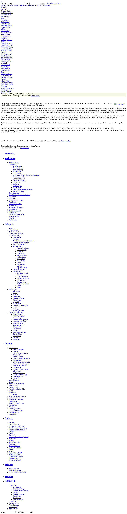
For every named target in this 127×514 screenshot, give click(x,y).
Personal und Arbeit (15, 211)
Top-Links (4, 84)
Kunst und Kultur (14, 446)
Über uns (4, 86)
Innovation (16, 339)
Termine (9, 476)
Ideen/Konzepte (14, 235)
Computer (12, 422)
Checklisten (16, 182)
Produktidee (20, 253)
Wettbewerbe (5, 70)
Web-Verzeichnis (6, 56)
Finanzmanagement (19, 318)
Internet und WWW (15, 442)
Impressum (47, 5)
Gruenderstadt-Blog (7, 83)
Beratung (15, 294)
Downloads (12, 501)
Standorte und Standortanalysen (23, 189)
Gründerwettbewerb (19, 269)
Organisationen (13, 209)
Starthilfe (11, 228)
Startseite (4, 7)
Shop (2, 72)
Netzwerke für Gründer (16, 207)
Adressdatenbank (6, 58)
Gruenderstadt (24, 148)
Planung (15, 293)
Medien (11, 449)
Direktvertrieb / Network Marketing (20, 195)
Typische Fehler (22, 268)
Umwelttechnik (13, 458)
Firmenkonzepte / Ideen (16, 200)
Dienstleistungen (14, 193)
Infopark (9, 224)
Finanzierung (13, 196)
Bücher (3, 74)
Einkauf (15, 330)
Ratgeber (4, 9)
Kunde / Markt (17, 334)
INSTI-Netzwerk (22, 282)
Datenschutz (39, 5)
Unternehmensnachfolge (16, 214)
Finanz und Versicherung (16, 426)
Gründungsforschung (19, 180)
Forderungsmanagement (20, 320)
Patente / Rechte (18, 357)
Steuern (15, 307)
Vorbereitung (13, 289)
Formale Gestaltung (23, 248)
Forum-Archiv (13, 348)
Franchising (12, 202)
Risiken (19, 262)
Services (9, 464)
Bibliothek (4, 52)
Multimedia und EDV (15, 453)
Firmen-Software (6, 54)
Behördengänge (18, 166)
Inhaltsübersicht (21, 250)
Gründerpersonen (22, 255)
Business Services (6, 43)
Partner (9, 90)
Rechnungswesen (6, 40)
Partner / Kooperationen (20, 353)
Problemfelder (17, 314)
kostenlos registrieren (54, 3)
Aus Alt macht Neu (19, 244)
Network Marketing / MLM (21, 358)
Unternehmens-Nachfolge (6, 37)
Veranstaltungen (14, 216)
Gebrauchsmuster (22, 277)
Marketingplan (21, 257)
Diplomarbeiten (6, 75)
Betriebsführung (18, 170)
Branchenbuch (5, 65)
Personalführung (18, 376)
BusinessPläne (13, 508)
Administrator (35, 96)
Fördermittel (5, 66)
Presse (3, 92)
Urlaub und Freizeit (15, 460)
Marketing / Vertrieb (19, 373)
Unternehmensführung (16, 312)
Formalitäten (17, 296)
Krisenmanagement (19, 325)
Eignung (15, 351)
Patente (19, 287)
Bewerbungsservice (15, 470)
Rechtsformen (5, 34)
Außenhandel (17, 336)
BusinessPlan (5, 31)
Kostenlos (12, 444)
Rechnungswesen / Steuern (21, 362)
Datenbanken (17, 173)
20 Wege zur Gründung (16, 234)
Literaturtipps (13, 485)
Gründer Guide (13, 230)
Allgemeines (5, 22)
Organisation (21, 259)
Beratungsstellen (18, 168)
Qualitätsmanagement (19, 332)
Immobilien (12, 438)
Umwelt (15, 337)
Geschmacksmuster (23, 278)
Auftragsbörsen (13, 162)
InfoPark (3, 29)
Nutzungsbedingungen (21, 5)
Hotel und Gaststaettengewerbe (18, 437)
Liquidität (16, 302)
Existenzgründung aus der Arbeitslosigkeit (26, 175)
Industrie (11, 440)
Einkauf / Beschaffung (20, 374)
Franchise (4, 25)
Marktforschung (18, 323)
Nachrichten (5, 20)
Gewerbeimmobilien (15, 204)
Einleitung (20, 251)
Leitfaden (16, 184)
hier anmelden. (66, 141)
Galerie (9, 418)
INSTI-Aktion (21, 280)
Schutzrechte (17, 271)
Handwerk (12, 435)
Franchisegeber (5, 68)
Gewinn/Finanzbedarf (19, 321)
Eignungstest (17, 237)
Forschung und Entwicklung (18, 428)
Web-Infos (10, 158)
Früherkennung (17, 327)
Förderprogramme (6, 32)
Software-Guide (6, 14)
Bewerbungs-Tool (6, 47)
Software (9, 74)
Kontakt (3, 5)
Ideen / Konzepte (18, 349)
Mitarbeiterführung (19, 316)
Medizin (11, 451)
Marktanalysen (17, 186)
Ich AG (11, 391)
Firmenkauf (12, 198)
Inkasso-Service (14, 468)
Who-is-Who (5, 81)
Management (17, 328)
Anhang (19, 266)
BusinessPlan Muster (7, 61)
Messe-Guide (5, 16)
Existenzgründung (18, 489)
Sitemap (31, 5)
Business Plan (17, 171)
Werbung (10, 5)
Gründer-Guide (6, 11)
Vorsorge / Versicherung (20, 369)
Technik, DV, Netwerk (20, 366)
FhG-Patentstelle (22, 275)
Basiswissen (12, 164)
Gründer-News (5, 23)
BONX (3, 49)
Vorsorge (11, 218)
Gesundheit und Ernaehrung (17, 430)
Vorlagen (4, 77)
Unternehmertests (18, 191)
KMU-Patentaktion (23, 284)
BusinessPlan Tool (7, 45)
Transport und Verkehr (16, 456)
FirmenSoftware (14, 505)
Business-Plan (17, 355)
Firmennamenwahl (18, 177)
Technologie (12, 213)
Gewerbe (11, 431)
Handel (11, 433)
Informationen (13, 205)
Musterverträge (5, 59)
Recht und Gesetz (14, 455)
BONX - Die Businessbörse (17, 472)
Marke (19, 286)
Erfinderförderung (22, 273)
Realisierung (21, 260)
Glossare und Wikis (19, 179)
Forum (8, 343)
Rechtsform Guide (14, 232)
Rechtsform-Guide (7, 13)
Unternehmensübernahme (21, 243)
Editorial (3, 79)
